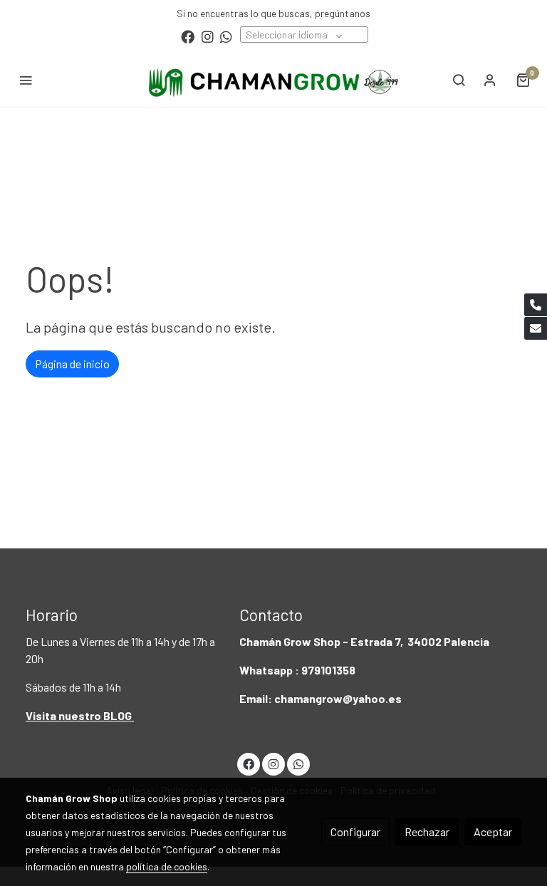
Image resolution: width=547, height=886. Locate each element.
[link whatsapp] (226, 36)
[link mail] (535, 328)
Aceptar (493, 831)
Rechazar (427, 831)
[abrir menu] (25, 80)
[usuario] (490, 80)
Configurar (355, 831)
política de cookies (166, 866)
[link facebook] (187, 36)
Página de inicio (72, 363)
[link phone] (535, 304)
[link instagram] (208, 36)
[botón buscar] (458, 80)
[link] (273, 79)
